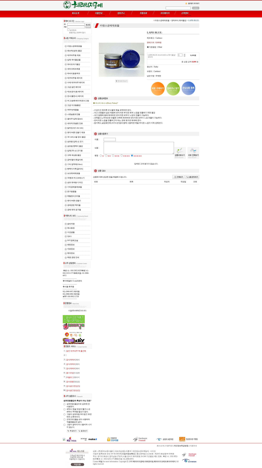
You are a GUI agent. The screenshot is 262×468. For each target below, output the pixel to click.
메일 (100, 461)
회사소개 (160, 446)
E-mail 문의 (77, 281)
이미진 (153, 451)
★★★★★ (137, 156)
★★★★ (126, 156)
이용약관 (169, 446)
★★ (109, 156)
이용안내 (193, 446)
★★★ (116, 156)
